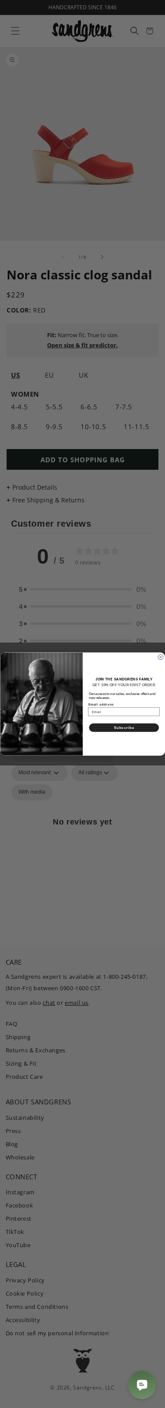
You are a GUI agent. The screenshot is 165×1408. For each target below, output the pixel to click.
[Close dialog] (160, 657)
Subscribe (124, 727)
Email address (101, 704)
